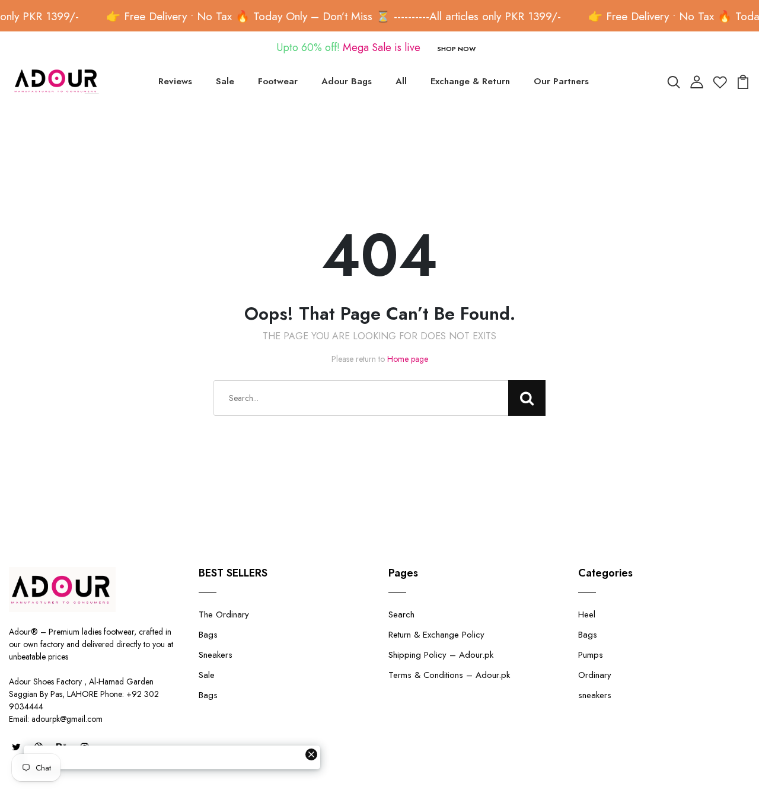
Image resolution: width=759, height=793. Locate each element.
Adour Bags (346, 81)
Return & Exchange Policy (436, 634)
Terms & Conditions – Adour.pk (449, 674)
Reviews (175, 81)
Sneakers (215, 654)
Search (401, 614)
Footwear (278, 81)
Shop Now (456, 48)
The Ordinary (224, 614)
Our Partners (561, 81)
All (401, 81)
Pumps (590, 654)
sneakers (594, 695)
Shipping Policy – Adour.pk (440, 654)
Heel (586, 614)
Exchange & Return (470, 81)
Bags (208, 634)
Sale (225, 81)
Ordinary (594, 674)
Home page (407, 359)
